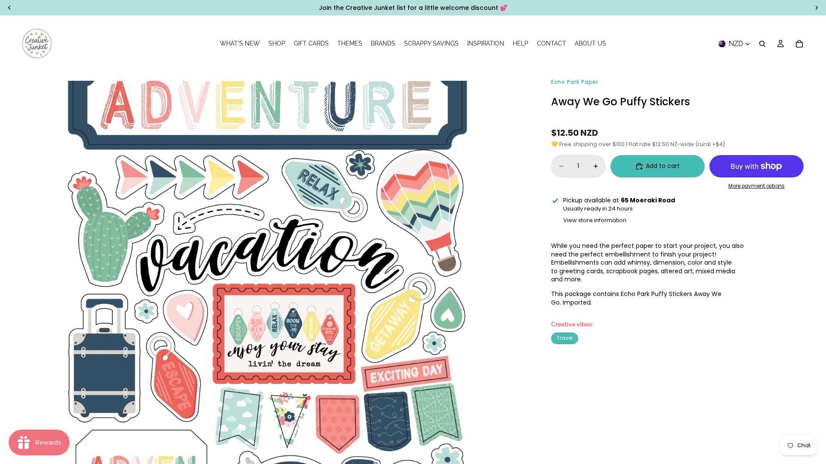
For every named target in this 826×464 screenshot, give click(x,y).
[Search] (762, 43)
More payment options (756, 186)
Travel (565, 338)
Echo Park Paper (574, 81)
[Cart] (799, 43)
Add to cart (663, 166)
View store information (594, 220)
